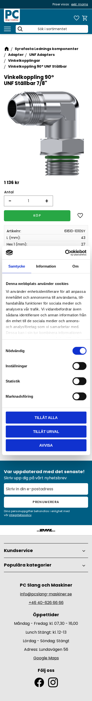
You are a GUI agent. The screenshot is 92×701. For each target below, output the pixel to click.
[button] (7, 28)
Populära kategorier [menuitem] (28, 565)
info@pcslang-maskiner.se (46, 594)
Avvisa (46, 445)
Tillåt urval (46, 431)
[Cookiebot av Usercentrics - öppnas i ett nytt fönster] (65, 252)
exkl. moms (79, 4)
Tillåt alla (46, 418)
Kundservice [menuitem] (18, 550)
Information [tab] (46, 266)
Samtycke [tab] (16, 266)
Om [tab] (75, 266)
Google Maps (46, 658)
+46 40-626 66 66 (46, 602)
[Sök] (20, 29)
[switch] (79, 366)
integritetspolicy (20, 515)
